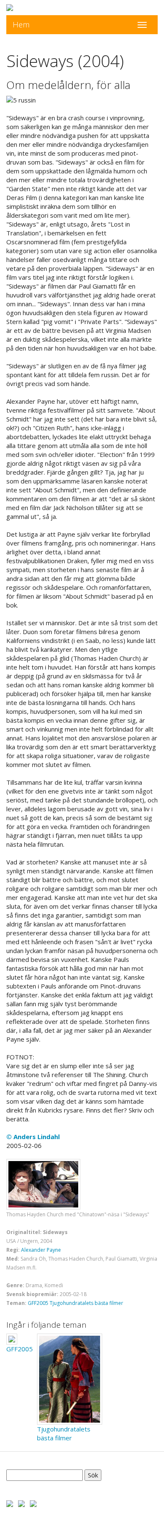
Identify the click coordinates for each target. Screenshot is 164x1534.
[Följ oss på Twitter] (21, 1503)
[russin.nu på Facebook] (9, 1503)
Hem (21, 24)
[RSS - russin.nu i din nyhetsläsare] (33, 1503)
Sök (93, 1475)
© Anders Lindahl (33, 1136)
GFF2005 (38, 1303)
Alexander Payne (41, 1249)
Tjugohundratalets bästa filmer (86, 1303)
